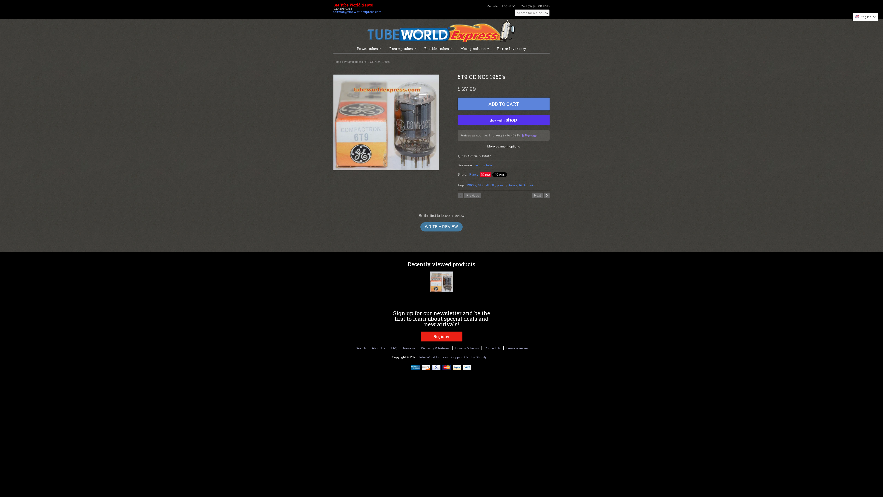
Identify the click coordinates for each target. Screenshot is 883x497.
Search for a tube (529, 13)
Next (537, 195)
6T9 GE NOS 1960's (377, 62)
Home (337, 62)
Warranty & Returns (435, 348)
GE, (493, 185)
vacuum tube (483, 165)
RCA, (523, 185)
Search (361, 348)
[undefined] (386, 123)
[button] (865, 17)
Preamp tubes (401, 48)
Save (487, 174)
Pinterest (472, 6)
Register (493, 6)
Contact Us (493, 348)
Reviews (409, 348)
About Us (378, 348)
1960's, (471, 185)
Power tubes (367, 48)
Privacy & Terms (467, 348)
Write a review (441, 227)
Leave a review (517, 348)
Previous (472, 195)
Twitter (464, 6)
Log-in (506, 6)
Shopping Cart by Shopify (468, 357)
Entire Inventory (511, 48)
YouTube (479, 6)
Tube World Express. (434, 357)
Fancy (473, 174)
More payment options (503, 146)
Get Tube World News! (353, 5)
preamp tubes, (507, 185)
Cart (534, 6)
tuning (532, 185)
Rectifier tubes (436, 48)
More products (473, 48)
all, (487, 185)
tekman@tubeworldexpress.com (357, 12)
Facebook (456, 6)
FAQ (394, 348)
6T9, (481, 185)
